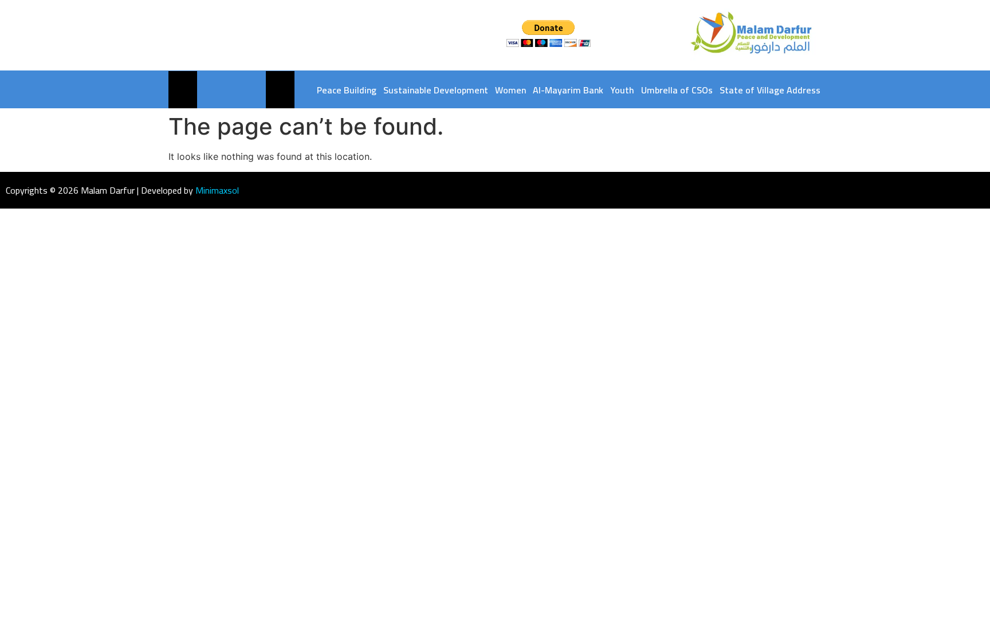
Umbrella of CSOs (677, 90)
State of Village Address (770, 90)
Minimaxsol (217, 190)
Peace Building (346, 90)
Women (510, 90)
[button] (279, 90)
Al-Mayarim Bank (568, 90)
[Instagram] (230, 35)
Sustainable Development (435, 90)
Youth (622, 90)
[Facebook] (189, 35)
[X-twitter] (209, 35)
